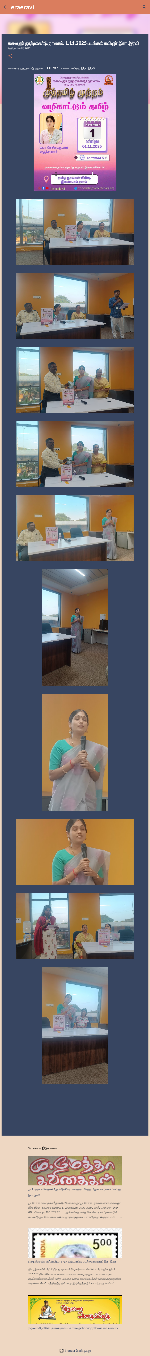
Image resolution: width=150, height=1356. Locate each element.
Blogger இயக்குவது (77, 1350)
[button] (10, 56)
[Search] (39, 7)
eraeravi (22, 7)
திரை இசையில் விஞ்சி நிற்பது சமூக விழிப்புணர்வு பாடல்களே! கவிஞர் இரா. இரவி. (72, 1261)
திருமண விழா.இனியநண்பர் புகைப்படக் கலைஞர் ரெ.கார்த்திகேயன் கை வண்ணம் (73, 1328)
